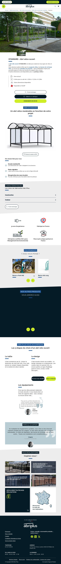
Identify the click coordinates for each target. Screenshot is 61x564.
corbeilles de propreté (25, 68)
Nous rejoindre (8, 534)
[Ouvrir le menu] (3, 6)
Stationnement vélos (14, 10)
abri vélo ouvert (14, 64)
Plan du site (22, 559)
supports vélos (33, 67)
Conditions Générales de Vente (13, 538)
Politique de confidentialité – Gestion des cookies (38, 559)
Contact (7, 536)
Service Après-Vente (10, 540)
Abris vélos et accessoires (25, 10)
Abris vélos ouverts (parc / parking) (39, 10)
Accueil (6, 10)
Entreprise (7, 531)
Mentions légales (13, 559)
